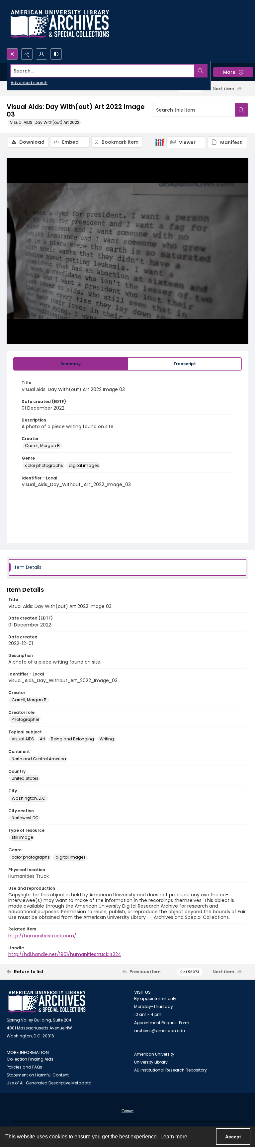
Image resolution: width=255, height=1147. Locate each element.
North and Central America (39, 759)
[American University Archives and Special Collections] (47, 1002)
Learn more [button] (173, 1136)
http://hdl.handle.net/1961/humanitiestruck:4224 (64, 954)
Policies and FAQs (24, 1067)
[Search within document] (241, 110)
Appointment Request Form (161, 1022)
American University (154, 1054)
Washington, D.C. (29, 798)
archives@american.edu (159, 1030)
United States (25, 778)
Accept (233, 1136)
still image (22, 837)
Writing (107, 739)
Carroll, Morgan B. (43, 445)
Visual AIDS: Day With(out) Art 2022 (44, 122)
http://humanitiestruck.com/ (42, 935)
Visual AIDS (23, 739)
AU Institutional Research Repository (170, 1070)
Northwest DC (25, 818)
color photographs (44, 465)
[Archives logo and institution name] (60, 24)
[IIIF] (159, 142)
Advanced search (29, 82)
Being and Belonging (72, 739)
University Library (151, 1062)
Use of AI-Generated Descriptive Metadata (49, 1083)
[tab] (71, 364)
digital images (84, 465)
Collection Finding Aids (30, 1059)
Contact (127, 1111)
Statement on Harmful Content (38, 1075)
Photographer (25, 719)
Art (42, 739)
